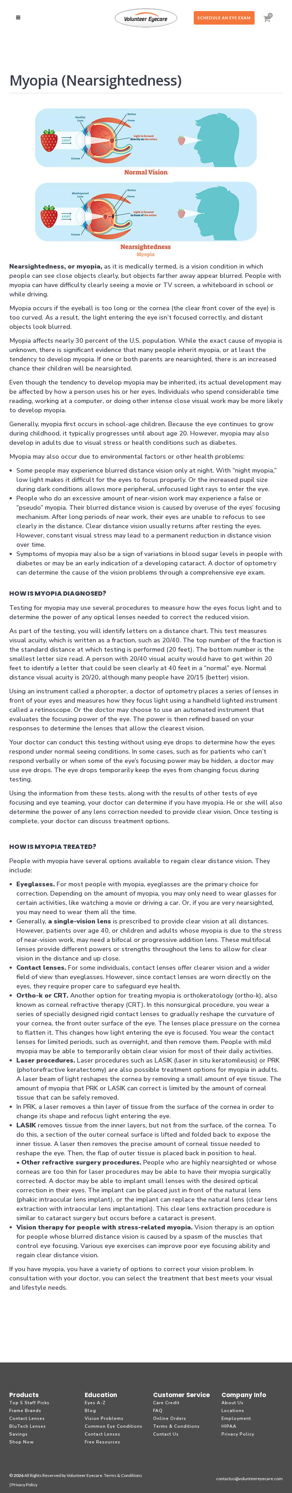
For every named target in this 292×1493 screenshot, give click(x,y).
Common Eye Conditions (113, 1426)
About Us (232, 1403)
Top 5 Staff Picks (29, 1403)
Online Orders (169, 1418)
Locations (232, 1410)
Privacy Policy (237, 1434)
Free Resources (102, 1442)
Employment (236, 1418)
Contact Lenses (27, 1418)
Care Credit (166, 1403)
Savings (18, 1434)
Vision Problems (104, 1418)
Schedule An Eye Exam (224, 17)
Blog (90, 1410)
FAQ (158, 1410)
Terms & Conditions (176, 1426)
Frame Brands (25, 1410)
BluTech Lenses (27, 1426)
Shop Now (21, 1442)
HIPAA (228, 1426)
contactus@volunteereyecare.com (249, 1478)
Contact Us (166, 1434)
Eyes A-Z (95, 1403)
